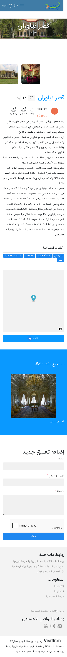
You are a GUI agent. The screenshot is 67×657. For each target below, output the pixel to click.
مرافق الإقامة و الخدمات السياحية (47, 611)
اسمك (61, 459)
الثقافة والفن (44, 256)
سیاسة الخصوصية (55, 597)
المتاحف (29, 256)
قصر (60, 260)
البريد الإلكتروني (55, 476)
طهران (34, 33)
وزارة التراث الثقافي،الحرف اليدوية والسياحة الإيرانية (38, 561)
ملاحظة (59, 492)
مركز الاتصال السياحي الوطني (50, 572)
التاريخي (58, 256)
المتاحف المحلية (13, 256)
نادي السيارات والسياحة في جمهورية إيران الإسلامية (38, 567)
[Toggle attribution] (60, 329)
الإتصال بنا (59, 586)
